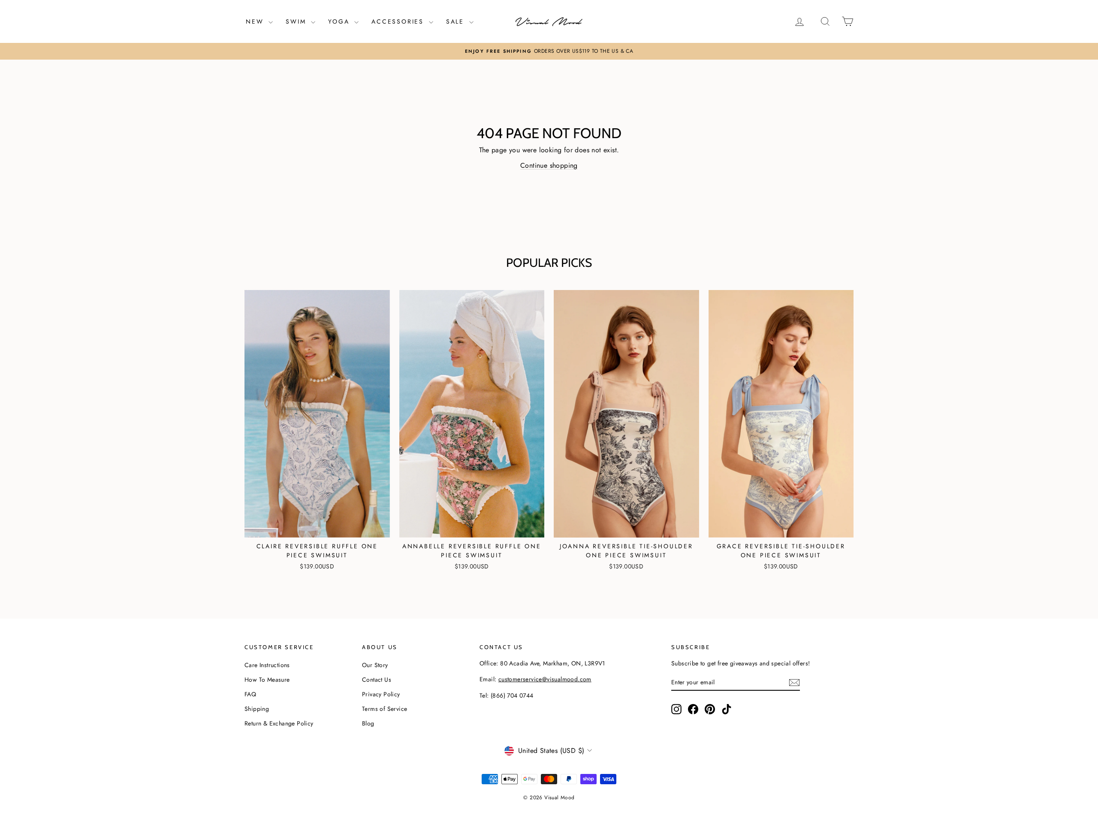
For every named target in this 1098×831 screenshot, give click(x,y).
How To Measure (267, 679)
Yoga (340, 21)
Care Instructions (267, 665)
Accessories (399, 21)
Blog (368, 723)
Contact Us (376, 679)
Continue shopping (549, 165)
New (256, 21)
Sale (456, 21)
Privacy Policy (381, 694)
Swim (297, 21)
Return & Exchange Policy (279, 723)
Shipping (256, 708)
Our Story (375, 665)
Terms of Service (384, 708)
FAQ (250, 694)
